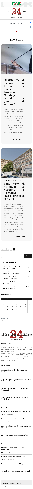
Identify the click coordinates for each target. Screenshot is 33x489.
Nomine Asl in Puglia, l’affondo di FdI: (13, 419)
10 (3, 307)
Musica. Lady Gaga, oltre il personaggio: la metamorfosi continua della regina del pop (16, 277)
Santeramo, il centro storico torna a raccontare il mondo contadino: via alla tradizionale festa (16, 272)
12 (12, 307)
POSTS (17, 143)
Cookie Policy (5, 483)
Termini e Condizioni (15, 483)
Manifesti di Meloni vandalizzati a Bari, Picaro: (16, 412)
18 (7, 309)
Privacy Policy (13, 481)
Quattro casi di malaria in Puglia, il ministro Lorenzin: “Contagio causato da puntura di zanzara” (14, 92)
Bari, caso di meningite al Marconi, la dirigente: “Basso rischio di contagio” (14, 191)
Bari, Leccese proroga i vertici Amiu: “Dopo (15, 435)
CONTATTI (21, 481)
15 (25, 307)
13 (16, 307)
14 (20, 307)
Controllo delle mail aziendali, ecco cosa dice (16, 471)
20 (16, 309)
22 (25, 309)
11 (7, 307)
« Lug (2, 321)
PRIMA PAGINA (4, 481)
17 (3, 309)
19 (12, 309)
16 (29, 307)
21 (20, 309)
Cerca (28, 256)
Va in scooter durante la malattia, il (12, 464)
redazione (6, 77)
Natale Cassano (8, 180)
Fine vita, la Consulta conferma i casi (13, 457)
